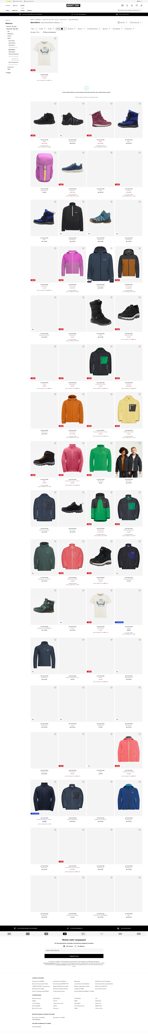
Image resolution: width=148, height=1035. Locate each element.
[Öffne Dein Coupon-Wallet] (122, 5)
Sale (32, 28)
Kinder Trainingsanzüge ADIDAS (40, 991)
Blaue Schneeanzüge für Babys (40, 983)
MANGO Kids (98, 1005)
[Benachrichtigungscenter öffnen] (132, 5)
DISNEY (34, 1001)
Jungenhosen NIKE (79, 988)
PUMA (75, 1008)
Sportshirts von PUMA (59, 1017)
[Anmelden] (127, 5)
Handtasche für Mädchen (59, 981)
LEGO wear (98, 1003)
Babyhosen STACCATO (101, 986)
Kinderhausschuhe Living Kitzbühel (104, 983)
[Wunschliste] (137, 5)
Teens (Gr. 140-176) (48, 19)
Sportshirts (63, 19)
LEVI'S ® (55, 1001)
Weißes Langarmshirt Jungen (81, 986)
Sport (56, 19)
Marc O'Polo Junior (37, 1008)
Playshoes (55, 1008)
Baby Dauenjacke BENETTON (60, 983)
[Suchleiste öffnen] (118, 10)
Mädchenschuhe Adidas (38, 988)
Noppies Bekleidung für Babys (61, 986)
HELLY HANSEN (36, 1005)
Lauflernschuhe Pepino (59, 991)
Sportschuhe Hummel (100, 988)
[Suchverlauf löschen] (141, 10)
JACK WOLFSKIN (73, 19)
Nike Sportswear (36, 998)
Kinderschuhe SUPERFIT (38, 981)
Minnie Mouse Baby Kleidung (60, 988)
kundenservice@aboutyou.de (63, 964)
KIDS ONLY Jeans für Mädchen (103, 981)
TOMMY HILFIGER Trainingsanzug (41, 986)
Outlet (9, 1)
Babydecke (77, 981)
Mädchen (38, 19)
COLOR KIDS (77, 998)
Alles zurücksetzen (50, 32)
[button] (122, 22)
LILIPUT (55, 1005)
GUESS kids (98, 1001)
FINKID (76, 1001)
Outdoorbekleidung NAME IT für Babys (84, 991)
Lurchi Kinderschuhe (79, 1005)
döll (96, 998)
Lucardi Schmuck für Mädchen (81, 983)
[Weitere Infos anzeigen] (44, 81)
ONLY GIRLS (77, 1003)
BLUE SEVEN (56, 998)
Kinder (22, 5)
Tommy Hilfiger (36, 1003)
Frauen (8, 5)
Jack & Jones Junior (58, 1003)
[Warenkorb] (141, 5)
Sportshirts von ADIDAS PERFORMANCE (38, 1018)
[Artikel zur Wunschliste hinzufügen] (55, 38)
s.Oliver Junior (99, 1008)
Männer (15, 5)
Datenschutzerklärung (49, 963)
